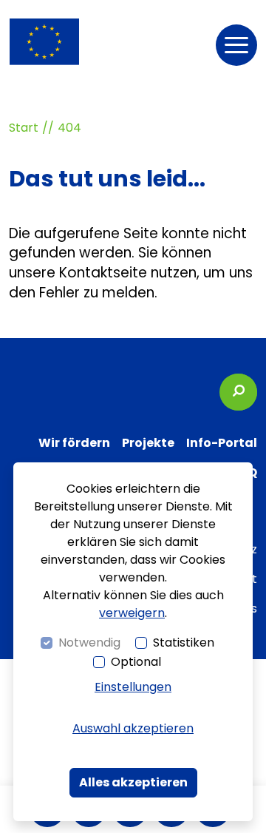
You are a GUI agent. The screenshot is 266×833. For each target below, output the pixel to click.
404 (69, 127)
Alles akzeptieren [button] (133, 782)
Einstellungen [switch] (133, 686)
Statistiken (183, 642)
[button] (236, 45)
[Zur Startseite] (44, 42)
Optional (136, 661)
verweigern (132, 612)
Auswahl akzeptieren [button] (133, 728)
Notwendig (89, 642)
